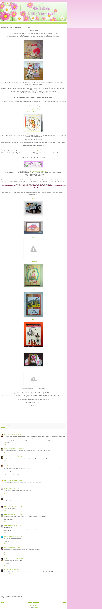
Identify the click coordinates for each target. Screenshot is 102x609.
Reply (5, 444)
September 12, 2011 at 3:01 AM (14, 569)
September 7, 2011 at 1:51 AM (14, 488)
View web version (33, 605)
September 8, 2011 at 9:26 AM (15, 506)
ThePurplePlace (7, 465)
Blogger (36, 607)
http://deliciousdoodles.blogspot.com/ (38, 171)
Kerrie (33, 289)
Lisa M (33, 198)
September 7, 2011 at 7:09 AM (13, 498)
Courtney (6, 558)
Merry (5, 498)
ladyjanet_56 (7, 448)
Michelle (33, 218)
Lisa (33, 350)
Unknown (6, 480)
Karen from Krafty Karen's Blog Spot (33, 109)
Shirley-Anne (33, 261)
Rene (33, 237)
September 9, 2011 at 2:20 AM (14, 525)
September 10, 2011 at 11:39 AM (16, 558)
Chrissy (33, 369)
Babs (5, 547)
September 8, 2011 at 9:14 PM (15, 514)
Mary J (33, 319)
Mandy (5, 525)
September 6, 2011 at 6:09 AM (18, 465)
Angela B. (6, 506)
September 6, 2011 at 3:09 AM (17, 448)
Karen (5, 434)
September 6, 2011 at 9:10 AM (15, 480)
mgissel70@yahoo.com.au (42, 150)
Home (33, 602)
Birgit (5, 569)
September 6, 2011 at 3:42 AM (17, 456)
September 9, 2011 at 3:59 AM (15, 536)
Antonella (6, 514)
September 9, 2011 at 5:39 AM (13, 547)
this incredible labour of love (34, 111)
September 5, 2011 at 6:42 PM (14, 434)
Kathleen (6, 536)
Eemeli (5, 488)
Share (3, 427)
